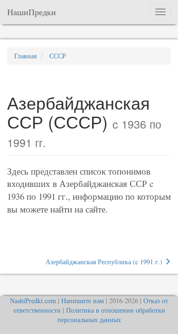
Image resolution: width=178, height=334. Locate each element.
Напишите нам (82, 300)
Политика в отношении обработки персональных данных (111, 315)
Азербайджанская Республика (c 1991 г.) (105, 261)
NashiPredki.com (33, 300)
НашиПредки (31, 12)
